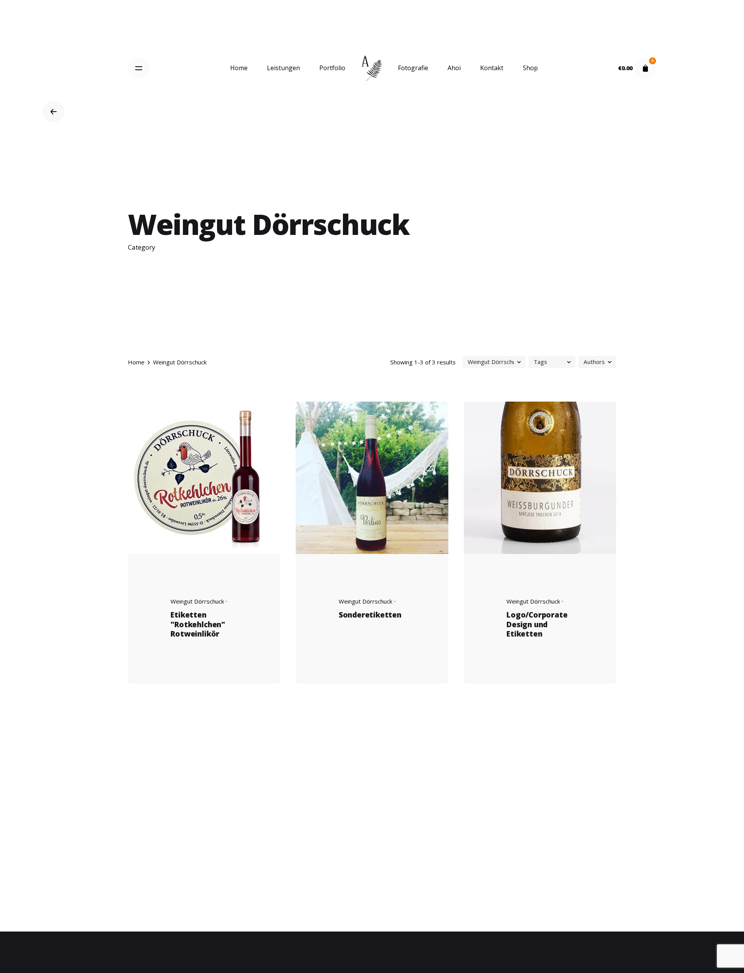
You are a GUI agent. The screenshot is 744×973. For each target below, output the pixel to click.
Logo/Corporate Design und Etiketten (536, 624)
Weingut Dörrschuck (197, 601)
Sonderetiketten (370, 615)
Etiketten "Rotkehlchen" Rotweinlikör (197, 624)
